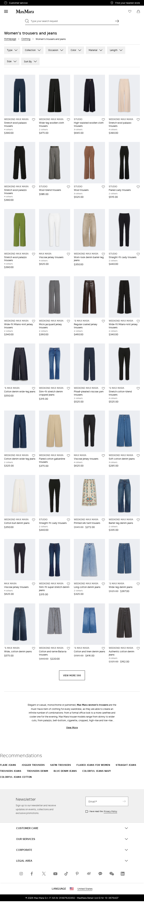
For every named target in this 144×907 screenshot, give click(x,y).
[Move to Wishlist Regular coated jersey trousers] (103, 321)
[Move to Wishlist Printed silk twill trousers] (103, 520)
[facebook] (32, 874)
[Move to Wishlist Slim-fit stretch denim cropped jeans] (68, 388)
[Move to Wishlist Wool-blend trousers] (68, 187)
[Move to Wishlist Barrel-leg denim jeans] (138, 520)
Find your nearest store (127, 2)
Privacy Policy (110, 811)
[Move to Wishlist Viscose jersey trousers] (68, 254)
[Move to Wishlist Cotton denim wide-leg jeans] (33, 388)
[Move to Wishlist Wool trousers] (103, 187)
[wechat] (111, 874)
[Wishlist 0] (129, 11)
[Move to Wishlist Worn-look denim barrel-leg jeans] (103, 254)
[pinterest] (78, 874)
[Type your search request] (117, 21)
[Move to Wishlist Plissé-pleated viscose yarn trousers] (103, 388)
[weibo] (89, 874)
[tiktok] (66, 874)
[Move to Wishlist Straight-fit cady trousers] (138, 254)
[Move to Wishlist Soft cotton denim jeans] (138, 455)
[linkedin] (122, 874)
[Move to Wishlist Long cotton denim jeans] (103, 584)
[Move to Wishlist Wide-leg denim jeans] (138, 584)
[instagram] (21, 874)
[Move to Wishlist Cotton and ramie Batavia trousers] (68, 648)
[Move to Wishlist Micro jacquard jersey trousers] (68, 321)
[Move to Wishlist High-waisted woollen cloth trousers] (103, 119)
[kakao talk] (100, 874)
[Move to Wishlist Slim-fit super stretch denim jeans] (68, 584)
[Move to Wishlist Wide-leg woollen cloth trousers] (68, 119)
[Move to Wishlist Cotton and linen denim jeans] (103, 648)
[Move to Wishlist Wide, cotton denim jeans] (33, 648)
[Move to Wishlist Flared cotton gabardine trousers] (68, 455)
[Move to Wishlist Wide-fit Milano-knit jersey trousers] (33, 321)
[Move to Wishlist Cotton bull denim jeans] (33, 520)
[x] (44, 874)
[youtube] (55, 874)
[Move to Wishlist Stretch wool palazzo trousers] (33, 119)
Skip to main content (14, 2)
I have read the (103, 811)
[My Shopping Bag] (138, 11)
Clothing (25, 38)
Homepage (10, 38)
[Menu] (6, 11)
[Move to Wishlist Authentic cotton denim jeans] (138, 648)
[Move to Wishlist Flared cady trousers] (138, 187)
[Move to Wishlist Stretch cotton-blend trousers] (138, 388)
